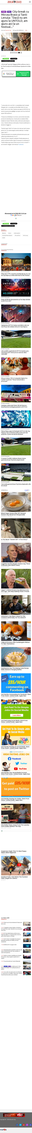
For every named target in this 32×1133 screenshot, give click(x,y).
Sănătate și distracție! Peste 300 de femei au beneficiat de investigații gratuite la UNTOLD (14, 406)
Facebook (20, 144)
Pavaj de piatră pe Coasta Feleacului (10, 961)
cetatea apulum (17, 233)
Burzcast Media (21, 1128)
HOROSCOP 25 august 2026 (8, 944)
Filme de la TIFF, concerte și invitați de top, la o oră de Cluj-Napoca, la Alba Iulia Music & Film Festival (15, 274)
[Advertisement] (16, 163)
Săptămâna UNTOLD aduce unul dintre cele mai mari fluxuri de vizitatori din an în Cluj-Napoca (15, 326)
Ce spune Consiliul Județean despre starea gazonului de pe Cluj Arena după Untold (13, 459)
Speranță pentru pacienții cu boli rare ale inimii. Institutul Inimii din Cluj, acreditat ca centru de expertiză (11, 951)
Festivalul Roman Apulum (7, 235)
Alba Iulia (4, 233)
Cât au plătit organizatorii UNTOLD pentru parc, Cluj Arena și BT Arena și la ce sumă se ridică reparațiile (15, 352)
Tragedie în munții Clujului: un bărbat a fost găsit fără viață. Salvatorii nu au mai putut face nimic (11, 929)
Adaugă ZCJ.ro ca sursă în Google (10, 73)
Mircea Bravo (17, 235)
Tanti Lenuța (25, 235)
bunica (9, 233)
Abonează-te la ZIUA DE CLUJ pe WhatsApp (24, 74)
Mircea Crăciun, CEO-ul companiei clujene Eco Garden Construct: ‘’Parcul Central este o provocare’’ (14, 379)
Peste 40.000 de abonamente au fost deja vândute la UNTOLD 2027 (15, 300)
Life (26, 30)
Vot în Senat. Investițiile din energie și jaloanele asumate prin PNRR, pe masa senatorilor (11, 940)
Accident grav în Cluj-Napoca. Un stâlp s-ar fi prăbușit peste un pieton (11, 968)
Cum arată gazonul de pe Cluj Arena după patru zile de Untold (16, 484)
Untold (3, 237)
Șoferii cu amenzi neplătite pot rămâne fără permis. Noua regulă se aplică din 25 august (11, 957)
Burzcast (15, 1128)
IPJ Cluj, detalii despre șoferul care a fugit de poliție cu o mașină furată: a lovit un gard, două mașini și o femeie (11, 935)
